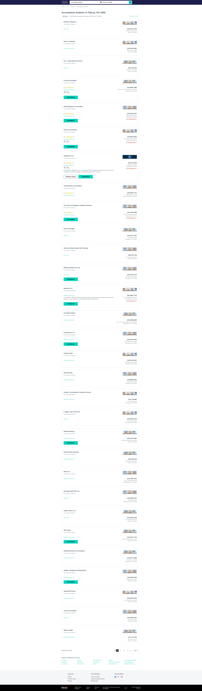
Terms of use (97, 688)
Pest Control (80, 663)
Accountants (96, 662)
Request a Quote (71, 176)
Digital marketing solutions (98, 678)
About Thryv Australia (78, 688)
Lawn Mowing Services (130, 660)
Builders (111, 660)
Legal (125, 687)
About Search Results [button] (134, 16)
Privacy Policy (88, 688)
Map (66, 16)
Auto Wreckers (112, 663)
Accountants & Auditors (69, 24)
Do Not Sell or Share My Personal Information (111, 688)
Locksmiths (64, 663)
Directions (66, 48)
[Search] (130, 2)
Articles (69, 676)
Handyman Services (129, 663)
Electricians (64, 662)
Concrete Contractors (114, 662)
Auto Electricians (97, 660)
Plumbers (64, 660)
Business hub (94, 680)
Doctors (95, 663)
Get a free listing (95, 676)
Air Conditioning (128, 662)
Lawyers (79, 660)
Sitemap (70, 680)
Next (135, 650)
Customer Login (72, 678)
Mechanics (80, 662)
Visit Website (71, 97)
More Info (66, 29)
